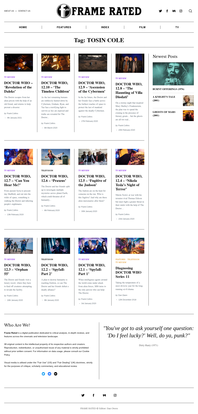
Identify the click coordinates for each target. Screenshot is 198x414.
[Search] (190, 11)
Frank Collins (12, 113)
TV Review (9, 77)
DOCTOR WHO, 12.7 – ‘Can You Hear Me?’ (17, 180)
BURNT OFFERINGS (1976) (168, 89)
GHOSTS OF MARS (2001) (164, 113)
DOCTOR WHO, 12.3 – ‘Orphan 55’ (17, 269)
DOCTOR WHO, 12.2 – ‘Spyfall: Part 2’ (54, 269)
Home (23, 27)
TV (177, 27)
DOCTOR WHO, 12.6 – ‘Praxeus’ (54, 178)
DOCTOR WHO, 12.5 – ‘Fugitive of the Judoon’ (92, 180)
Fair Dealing (64, 362)
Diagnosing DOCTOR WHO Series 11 (128, 272)
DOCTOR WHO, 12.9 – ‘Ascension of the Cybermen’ (91, 87)
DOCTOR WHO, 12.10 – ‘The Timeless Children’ (55, 87)
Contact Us (24, 11)
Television (47, 170)
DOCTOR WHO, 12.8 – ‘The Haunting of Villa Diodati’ (129, 90)
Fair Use (42, 362)
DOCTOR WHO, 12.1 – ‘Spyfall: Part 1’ (91, 269)
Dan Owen (122, 295)
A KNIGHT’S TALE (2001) (164, 98)
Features (64, 27)
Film (142, 27)
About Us (9, 11)
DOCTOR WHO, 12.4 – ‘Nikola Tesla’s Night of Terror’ (129, 182)
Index (105, 27)
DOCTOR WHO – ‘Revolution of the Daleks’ (18, 87)
